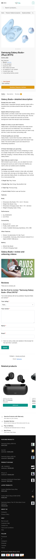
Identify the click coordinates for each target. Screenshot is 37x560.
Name (3, 326)
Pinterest (3, 543)
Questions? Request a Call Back (18, 87)
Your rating (5, 301)
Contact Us (4, 525)
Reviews (18, 94)
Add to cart (15, 405)
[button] (33, 3)
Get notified (5, 83)
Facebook (4, 536)
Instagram (4, 541)
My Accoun (4, 521)
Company (4, 512)
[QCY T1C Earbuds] (15, 383)
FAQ (2, 530)
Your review (5, 309)
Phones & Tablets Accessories (13, 13)
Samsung (9, 62)
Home (2, 13)
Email (3, 333)
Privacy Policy (5, 514)
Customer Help (5, 523)
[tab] (3, 94)
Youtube (3, 545)
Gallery (3, 94)
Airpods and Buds (26, 13)
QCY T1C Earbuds (7, 400)
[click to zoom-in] (17, 31)
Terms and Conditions (7, 527)
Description (10, 94)
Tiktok (3, 547)
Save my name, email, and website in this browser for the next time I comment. (18, 341)
